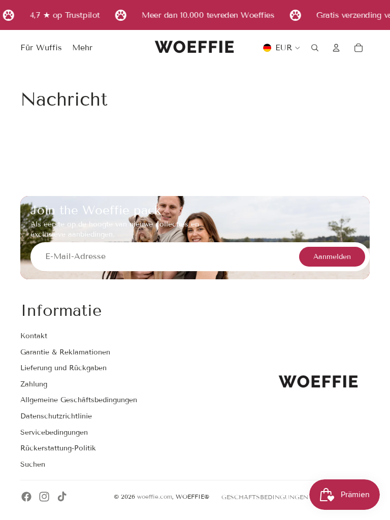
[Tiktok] (62, 497)
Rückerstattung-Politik (58, 448)
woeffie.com (154, 496)
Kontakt (33, 336)
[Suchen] (315, 48)
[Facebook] (26, 497)
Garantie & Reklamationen (65, 352)
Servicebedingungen (54, 432)
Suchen (32, 464)
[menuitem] (82, 48)
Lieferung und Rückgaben (63, 368)
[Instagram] (44, 497)
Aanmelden (332, 256)
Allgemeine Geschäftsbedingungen (78, 400)
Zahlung (33, 384)
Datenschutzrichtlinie (56, 416)
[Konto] (336, 48)
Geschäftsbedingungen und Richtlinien (295, 497)
